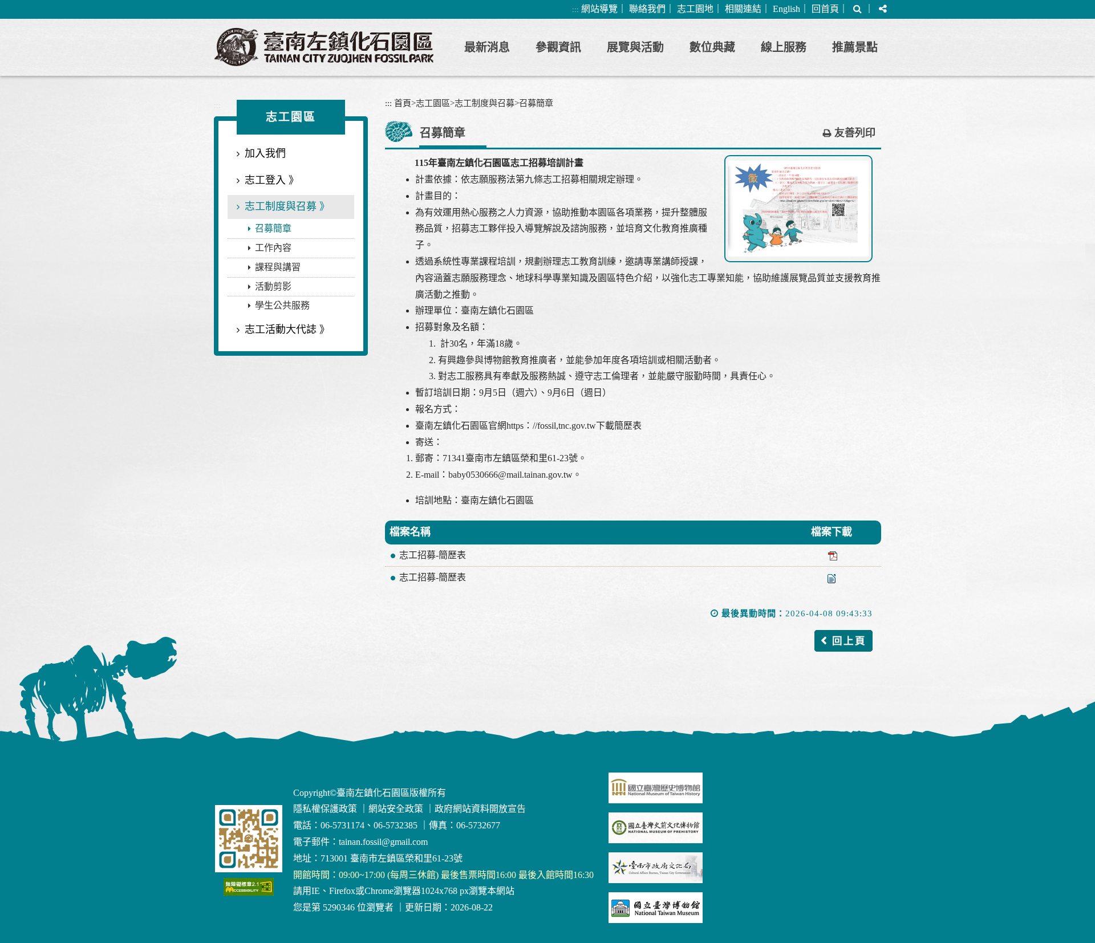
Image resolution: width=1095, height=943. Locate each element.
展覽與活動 (635, 47)
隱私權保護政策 (325, 809)
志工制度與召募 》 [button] (287, 206)
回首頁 (825, 9)
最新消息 (487, 47)
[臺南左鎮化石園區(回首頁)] (323, 47)
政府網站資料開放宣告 (480, 809)
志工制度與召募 (484, 103)
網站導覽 (599, 9)
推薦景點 (855, 47)
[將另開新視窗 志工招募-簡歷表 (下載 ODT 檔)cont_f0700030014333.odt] (831, 577)
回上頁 (849, 641)
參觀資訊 (558, 47)
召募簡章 (273, 228)
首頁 (402, 103)
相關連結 (743, 9)
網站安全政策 (395, 809)
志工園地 (695, 9)
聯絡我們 (647, 9)
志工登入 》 (272, 180)
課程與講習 (278, 267)
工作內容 (273, 248)
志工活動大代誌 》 (287, 329)
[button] (857, 9)
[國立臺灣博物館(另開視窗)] (656, 908)
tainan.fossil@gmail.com (383, 842)
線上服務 (783, 47)
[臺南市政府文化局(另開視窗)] (656, 868)
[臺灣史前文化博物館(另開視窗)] (656, 828)
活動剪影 (273, 286)
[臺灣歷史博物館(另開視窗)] (656, 788)
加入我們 (265, 153)
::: (575, 9)
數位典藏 (712, 47)
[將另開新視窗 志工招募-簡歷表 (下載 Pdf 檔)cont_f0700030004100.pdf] (831, 555)
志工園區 (433, 103)
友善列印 (854, 133)
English (786, 9)
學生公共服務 (282, 305)
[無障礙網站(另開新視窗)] (248, 887)
